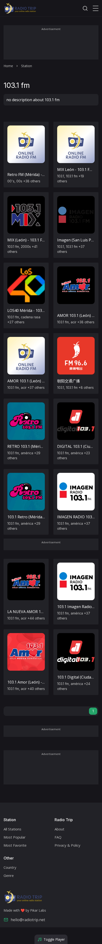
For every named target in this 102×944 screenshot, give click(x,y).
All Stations (12, 829)
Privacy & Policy (67, 845)
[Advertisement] (51, 45)
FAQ (58, 837)
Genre (9, 875)
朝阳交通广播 (68, 381)
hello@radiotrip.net (28, 919)
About (59, 829)
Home (8, 66)
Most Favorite (15, 845)
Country (10, 867)
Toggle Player (54, 939)
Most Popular (15, 837)
